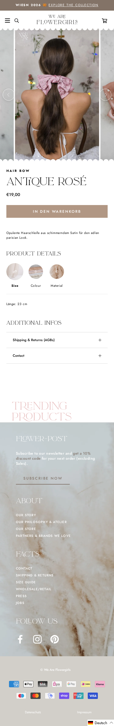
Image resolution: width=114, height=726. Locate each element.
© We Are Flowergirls (55, 669)
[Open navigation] (7, 21)
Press (21, 596)
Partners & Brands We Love (43, 536)
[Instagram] (37, 639)
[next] (105, 95)
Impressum (84, 712)
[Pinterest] (54, 639)
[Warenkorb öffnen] (105, 20)
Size (14, 285)
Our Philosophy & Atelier (41, 522)
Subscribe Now (42, 478)
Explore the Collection (73, 5)
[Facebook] (20, 639)
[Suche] (14, 20)
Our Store (26, 529)
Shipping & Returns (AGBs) (34, 339)
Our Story (26, 515)
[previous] (9, 95)
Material (57, 285)
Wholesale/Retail (33, 589)
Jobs (20, 603)
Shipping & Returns (35, 575)
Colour (36, 285)
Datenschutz (33, 712)
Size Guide (26, 582)
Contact (18, 355)
